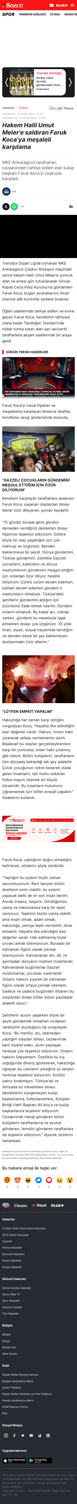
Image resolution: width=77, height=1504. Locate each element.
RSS (4, 1413)
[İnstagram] (6, 1435)
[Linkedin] (48, 1435)
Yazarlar (7, 1241)
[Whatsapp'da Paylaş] (14, 206)
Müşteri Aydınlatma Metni (17, 1381)
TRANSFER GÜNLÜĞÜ (32, 14)
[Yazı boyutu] (71, 206)
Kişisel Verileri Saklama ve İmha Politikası (27, 1393)
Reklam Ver (9, 1347)
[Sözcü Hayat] (39, 1205)
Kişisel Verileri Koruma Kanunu (20, 1374)
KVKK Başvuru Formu (15, 1406)
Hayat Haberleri (11, 1260)
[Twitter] (23, 1435)
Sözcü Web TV (11, 1294)
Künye (6, 1341)
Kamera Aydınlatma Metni (17, 1400)
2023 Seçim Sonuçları (15, 1234)
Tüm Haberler (10, 1313)
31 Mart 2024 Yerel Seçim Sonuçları (24, 1228)
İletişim (6, 1334)
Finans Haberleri (12, 1247)
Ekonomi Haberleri (13, 1254)
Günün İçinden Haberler (16, 1287)
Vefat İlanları (9, 1353)
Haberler (8, 108)
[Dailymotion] (39, 1435)
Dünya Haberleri (12, 1267)
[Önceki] (6, 82)
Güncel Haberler (14, 1279)
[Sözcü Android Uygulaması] (40, 1460)
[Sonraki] (70, 82)
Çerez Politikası (11, 1387)
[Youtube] (31, 1435)
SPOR (8, 14)
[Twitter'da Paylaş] (6, 206)
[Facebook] (14, 1435)
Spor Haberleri (11, 1300)
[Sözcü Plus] (57, 1205)
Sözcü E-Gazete (12, 1307)
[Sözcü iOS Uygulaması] (14, 1460)
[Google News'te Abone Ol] (61, 108)
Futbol (23, 108)
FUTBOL (55, 14)
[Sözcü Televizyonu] (6, 1205)
